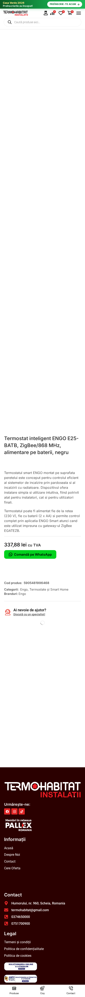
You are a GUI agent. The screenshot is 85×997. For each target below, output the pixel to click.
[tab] (13, 640)
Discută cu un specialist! (29, 614)
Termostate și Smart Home (49, 589)
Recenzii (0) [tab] (39, 639)
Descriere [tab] (13, 639)
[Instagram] (14, 811)
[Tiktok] (22, 811)
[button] (46, 13)
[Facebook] (7, 811)
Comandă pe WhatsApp (33, 554)
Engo (24, 589)
